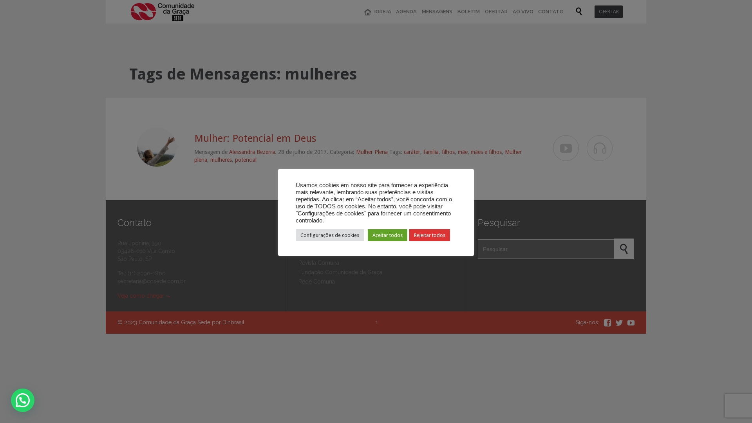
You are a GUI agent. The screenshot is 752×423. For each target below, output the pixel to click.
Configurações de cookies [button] (329, 235)
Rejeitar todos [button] (429, 235)
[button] (22, 400)
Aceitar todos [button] (387, 235)
